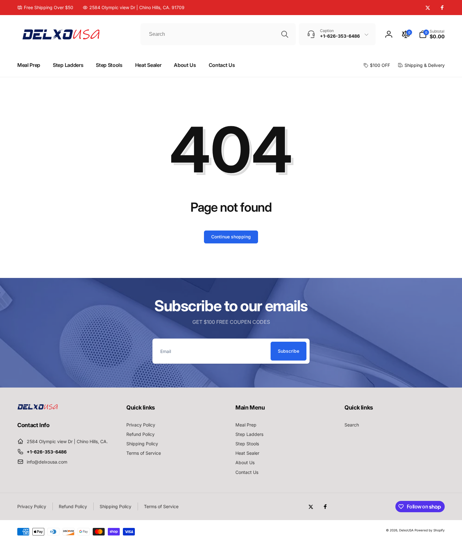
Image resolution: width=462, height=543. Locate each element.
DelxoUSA (406, 530)
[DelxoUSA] (37, 408)
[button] (432, 34)
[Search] (284, 34)
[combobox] (218, 34)
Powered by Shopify (430, 530)
